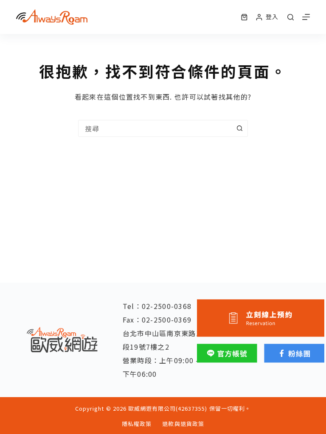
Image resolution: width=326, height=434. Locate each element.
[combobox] (155, 128)
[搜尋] (290, 17)
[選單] (306, 17)
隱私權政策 (137, 424)
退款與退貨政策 (183, 424)
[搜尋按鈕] (239, 128)
